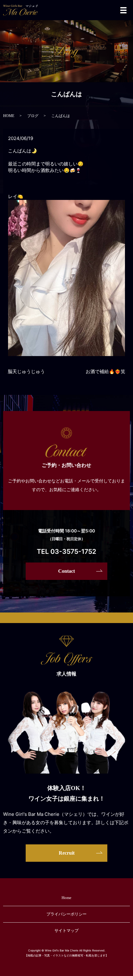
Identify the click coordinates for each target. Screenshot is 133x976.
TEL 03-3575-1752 (66, 551)
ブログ (32, 116)
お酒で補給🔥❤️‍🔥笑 (105, 371)
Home (66, 897)
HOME (8, 116)
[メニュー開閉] (123, 10)
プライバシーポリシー (66, 914)
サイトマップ (66, 930)
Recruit (67, 853)
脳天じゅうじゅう (26, 371)
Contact (66, 571)
